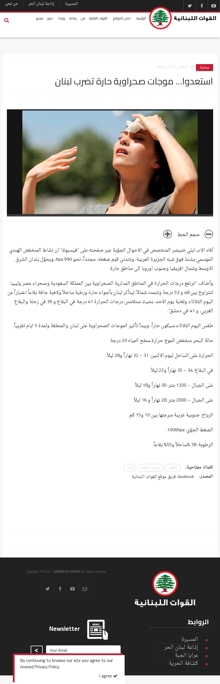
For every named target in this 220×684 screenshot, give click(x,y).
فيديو (39, 18)
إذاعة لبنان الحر (41, 3)
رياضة (73, 18)
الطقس (172, 468)
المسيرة (71, 3)
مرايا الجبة (186, 656)
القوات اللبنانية (98, 18)
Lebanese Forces (183, 18)
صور (50, 18)
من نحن (11, 3)
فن (83, 18)
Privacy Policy (47, 667)
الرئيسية (141, 18)
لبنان (130, 468)
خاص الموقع (122, 18)
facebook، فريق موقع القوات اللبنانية (163, 477)
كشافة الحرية (183, 663)
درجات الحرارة (150, 468)
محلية (204, 67)
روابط (61, 18)
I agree (106, 676)
